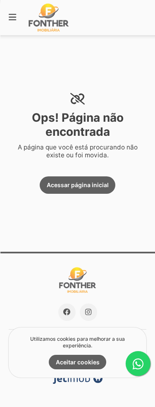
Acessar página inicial (78, 184)
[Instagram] (88, 312)
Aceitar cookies (78, 362)
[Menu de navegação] (12, 17)
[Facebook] (67, 312)
